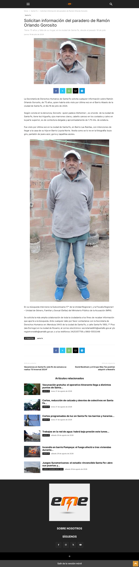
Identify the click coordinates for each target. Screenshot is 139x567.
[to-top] (135, 562)
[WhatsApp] (69, 90)
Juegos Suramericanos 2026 (53, 469)
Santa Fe (34, 11)
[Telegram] (82, 90)
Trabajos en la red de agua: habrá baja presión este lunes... (75, 431)
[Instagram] (66, 545)
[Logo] (69, 520)
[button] (28, 4)
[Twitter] (62, 90)
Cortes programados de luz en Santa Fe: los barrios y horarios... (78, 416)
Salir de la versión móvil (69, 563)
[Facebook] (56, 90)
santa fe (40, 338)
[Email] (75, 90)
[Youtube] (80, 545)
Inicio (26, 11)
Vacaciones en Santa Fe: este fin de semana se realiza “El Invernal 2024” (45, 368)
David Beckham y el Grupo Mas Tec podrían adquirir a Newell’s (95, 368)
